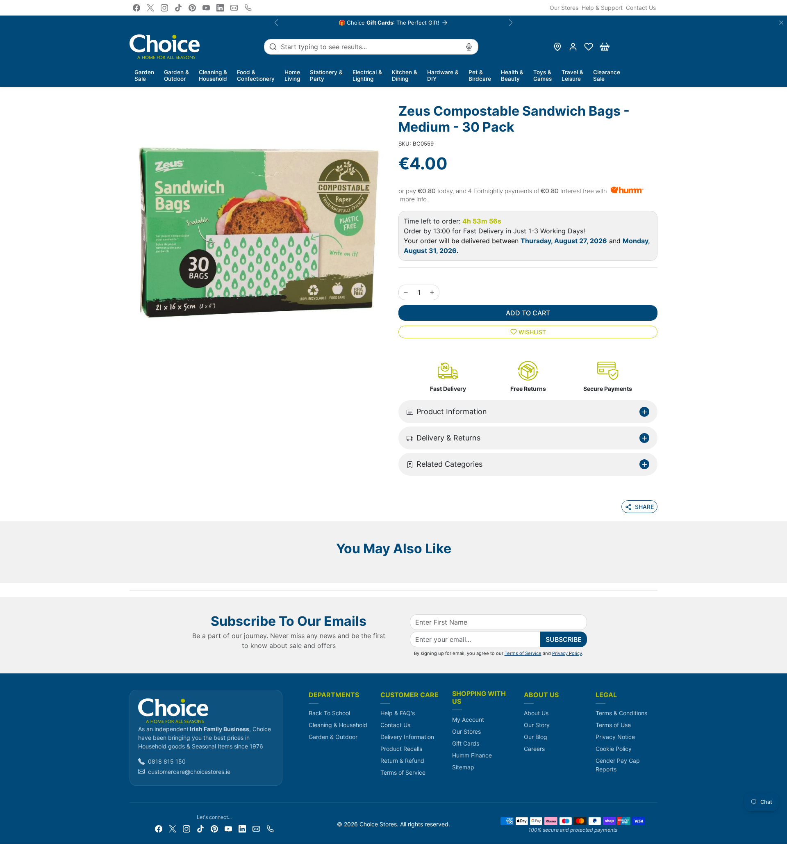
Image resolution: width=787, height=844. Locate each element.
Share (644, 506)
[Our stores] (557, 47)
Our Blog (535, 736)
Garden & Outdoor (333, 736)
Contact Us (641, 7)
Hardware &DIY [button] (443, 75)
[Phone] (248, 8)
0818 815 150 (167, 761)
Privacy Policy (567, 653)
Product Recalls (401, 748)
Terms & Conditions (621, 712)
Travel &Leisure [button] (572, 75)
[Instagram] (164, 8)
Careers (534, 748)
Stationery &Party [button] (326, 75)
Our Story (537, 724)
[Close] (781, 22)
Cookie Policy (614, 748)
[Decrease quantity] (405, 292)
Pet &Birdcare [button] (480, 75)
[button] (588, 47)
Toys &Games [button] (542, 75)
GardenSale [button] (144, 75)
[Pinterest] (192, 8)
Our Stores (564, 7)
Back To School (329, 712)
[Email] (234, 8)
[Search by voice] (468, 47)
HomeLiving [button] (292, 75)
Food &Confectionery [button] (256, 75)
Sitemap (463, 767)
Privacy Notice (615, 736)
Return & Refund (402, 760)
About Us (536, 712)
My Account (468, 719)
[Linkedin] (220, 8)
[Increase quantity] (432, 292)
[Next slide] (655, 570)
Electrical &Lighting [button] (367, 75)
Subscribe (564, 639)
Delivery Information (407, 736)
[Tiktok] (178, 8)
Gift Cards (465, 743)
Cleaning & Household (338, 724)
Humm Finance (472, 755)
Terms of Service (523, 653)
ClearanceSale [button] (606, 75)
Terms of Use (613, 724)
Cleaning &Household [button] (213, 75)
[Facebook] (136, 8)
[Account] (573, 47)
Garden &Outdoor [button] (176, 75)
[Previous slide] (132, 570)
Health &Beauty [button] (512, 75)
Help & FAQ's (397, 712)
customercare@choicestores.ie (189, 771)
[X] (150, 8)
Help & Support (602, 7)
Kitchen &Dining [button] (404, 75)
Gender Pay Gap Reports (618, 765)
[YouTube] (206, 8)
